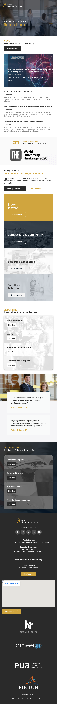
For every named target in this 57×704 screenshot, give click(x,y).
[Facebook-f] (17, 532)
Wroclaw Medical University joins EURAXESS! (23, 122)
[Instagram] (23, 532)
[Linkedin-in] (34, 532)
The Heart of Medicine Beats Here (18, 92)
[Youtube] (39, 532)
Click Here (11, 325)
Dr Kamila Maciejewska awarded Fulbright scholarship (28, 107)
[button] (51, 5)
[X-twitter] (28, 532)
